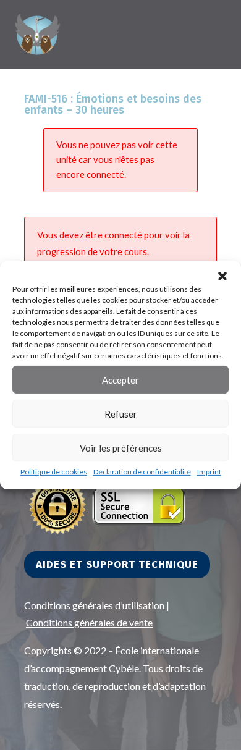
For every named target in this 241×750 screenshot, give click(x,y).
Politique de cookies (53, 471)
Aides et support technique (117, 564)
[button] (222, 276)
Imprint (209, 471)
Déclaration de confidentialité (142, 471)
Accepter (120, 379)
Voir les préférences (121, 447)
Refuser (120, 413)
